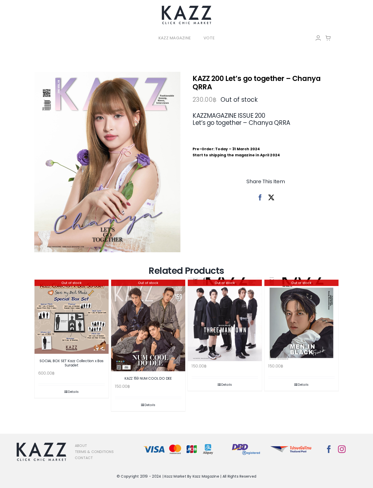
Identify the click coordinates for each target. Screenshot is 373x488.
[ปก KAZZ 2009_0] (107, 162)
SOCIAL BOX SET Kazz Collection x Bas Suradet (71, 363)
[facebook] (329, 449)
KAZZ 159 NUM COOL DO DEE (148, 378)
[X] (271, 197)
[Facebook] (260, 197)
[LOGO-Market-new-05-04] (186, 7)
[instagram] (342, 449)
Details (73, 392)
